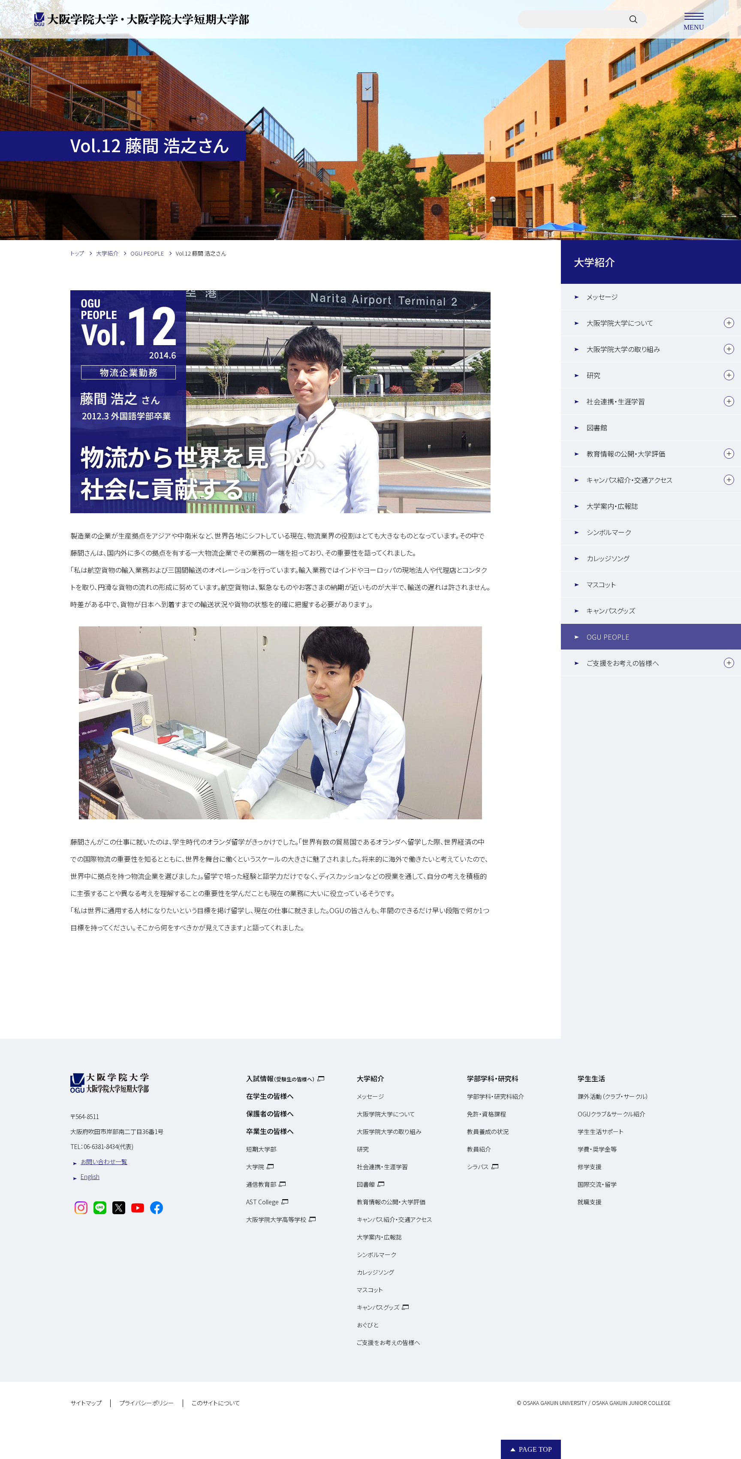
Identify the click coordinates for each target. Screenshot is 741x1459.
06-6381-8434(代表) (108, 1146)
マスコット (601, 584)
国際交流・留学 (597, 1184)
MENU (694, 27)
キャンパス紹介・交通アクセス (629, 480)
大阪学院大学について (620, 323)
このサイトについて (216, 1403)
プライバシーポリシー (146, 1403)
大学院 (255, 1166)
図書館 (597, 427)
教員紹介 (479, 1149)
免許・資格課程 (486, 1114)
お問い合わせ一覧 (104, 1161)
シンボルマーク (609, 532)
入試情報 (280, 1078)
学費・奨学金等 (597, 1149)
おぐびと (367, 1325)
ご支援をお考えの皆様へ (623, 663)
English (90, 1176)
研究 (593, 375)
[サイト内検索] (633, 19)
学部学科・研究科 (492, 1078)
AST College (262, 1201)
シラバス (478, 1166)
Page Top (535, 1449)
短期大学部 (261, 1149)
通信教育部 (261, 1184)
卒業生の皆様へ (270, 1131)
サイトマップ (86, 1403)
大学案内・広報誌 (612, 506)
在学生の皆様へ (270, 1096)
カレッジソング (608, 558)
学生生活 (591, 1078)
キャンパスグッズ (611, 610)
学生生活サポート (601, 1131)
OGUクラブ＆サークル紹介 (611, 1114)
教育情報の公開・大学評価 (626, 453)
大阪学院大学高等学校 (276, 1219)
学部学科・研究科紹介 (495, 1096)
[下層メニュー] (729, 323)
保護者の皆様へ (270, 1113)
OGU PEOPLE (608, 637)
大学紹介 (594, 261)
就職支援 (590, 1201)
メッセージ (602, 297)
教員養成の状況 (488, 1131)
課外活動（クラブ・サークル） (613, 1096)
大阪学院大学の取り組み (623, 349)
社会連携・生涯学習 (616, 401)
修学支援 (590, 1166)
